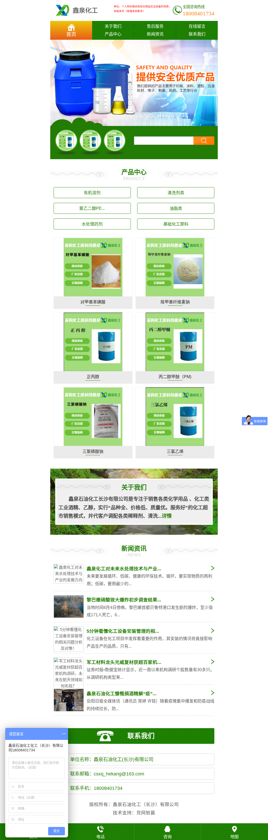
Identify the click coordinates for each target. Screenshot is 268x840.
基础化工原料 (175, 224)
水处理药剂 (92, 224)
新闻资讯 (155, 34)
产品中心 (113, 34)
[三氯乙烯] (175, 416)
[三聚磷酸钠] (93, 416)
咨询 (167, 837)
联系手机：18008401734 (96, 788)
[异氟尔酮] (114, 140)
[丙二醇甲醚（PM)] (175, 341)
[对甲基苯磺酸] (93, 267)
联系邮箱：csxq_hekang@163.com (107, 773)
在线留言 (197, 26)
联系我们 (197, 34)
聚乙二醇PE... (92, 208)
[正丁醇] (66, 140)
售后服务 (155, 26)
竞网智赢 (145, 812)
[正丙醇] (90, 140)
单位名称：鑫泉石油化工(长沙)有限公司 (111, 759)
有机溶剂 (92, 193)
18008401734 (198, 13)
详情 (167, 516)
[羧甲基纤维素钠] (175, 267)
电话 (100, 837)
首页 (71, 34)
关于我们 (113, 26)
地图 (234, 837)
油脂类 (176, 208)
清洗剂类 (176, 193)
